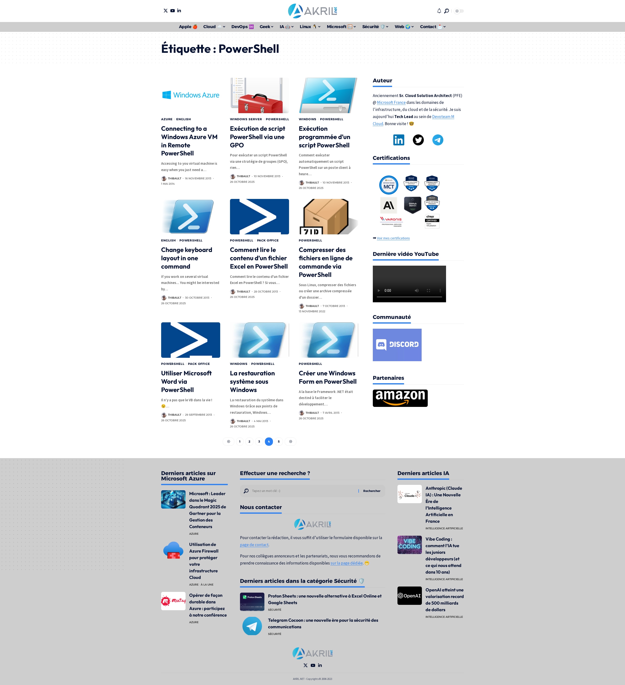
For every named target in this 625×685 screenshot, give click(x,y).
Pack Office (268, 240)
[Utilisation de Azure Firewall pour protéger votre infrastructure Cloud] (173, 550)
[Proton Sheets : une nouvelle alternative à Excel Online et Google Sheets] (252, 602)
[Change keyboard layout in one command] (190, 216)
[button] (446, 11)
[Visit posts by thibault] (164, 178)
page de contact (254, 544)
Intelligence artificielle (444, 528)
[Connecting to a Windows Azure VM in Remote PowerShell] (190, 95)
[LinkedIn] (179, 11)
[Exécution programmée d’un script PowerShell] (328, 95)
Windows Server (246, 119)
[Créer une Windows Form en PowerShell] (328, 340)
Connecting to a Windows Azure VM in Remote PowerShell (189, 140)
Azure (167, 119)
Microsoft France (391, 102)
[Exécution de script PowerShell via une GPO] (259, 95)
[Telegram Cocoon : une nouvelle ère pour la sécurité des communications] (252, 626)
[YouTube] (172, 11)
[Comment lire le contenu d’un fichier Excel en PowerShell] (259, 216)
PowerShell (277, 119)
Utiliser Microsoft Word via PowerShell (186, 381)
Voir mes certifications (393, 238)
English (183, 119)
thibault (174, 178)
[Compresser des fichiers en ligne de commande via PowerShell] (328, 216)
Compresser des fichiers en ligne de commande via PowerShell (326, 262)
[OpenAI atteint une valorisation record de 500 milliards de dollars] (409, 596)
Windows (307, 119)
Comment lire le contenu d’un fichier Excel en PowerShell (259, 258)
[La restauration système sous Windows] (259, 340)
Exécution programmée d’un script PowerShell (324, 136)
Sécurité (274, 609)
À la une (207, 584)
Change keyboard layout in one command (186, 258)
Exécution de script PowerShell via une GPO (257, 136)
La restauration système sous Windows (252, 381)
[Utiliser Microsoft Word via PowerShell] (190, 340)
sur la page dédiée (347, 563)
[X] (165, 11)
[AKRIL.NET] (312, 11)
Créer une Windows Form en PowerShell (328, 377)
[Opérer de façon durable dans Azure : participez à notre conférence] (173, 601)
